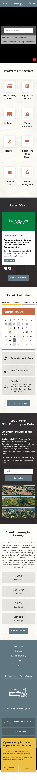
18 (14, 336)
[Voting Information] (27, 120)
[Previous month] (29, 311)
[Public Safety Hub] (27, 178)
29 (18, 324)
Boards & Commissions (11, 302)
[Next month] (32, 311)
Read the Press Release (9, 768)
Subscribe (18, 478)
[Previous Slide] (5, 268)
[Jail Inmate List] (10, 178)
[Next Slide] (9, 268)
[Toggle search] (30, 3)
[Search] (29, 30)
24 (10, 340)
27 (10, 324)
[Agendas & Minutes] (27, 92)
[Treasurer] (10, 148)
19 (18, 336)
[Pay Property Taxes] (10, 92)
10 (10, 332)
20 (23, 336)
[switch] (34, 59)
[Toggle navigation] (3, 3)
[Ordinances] (10, 120)
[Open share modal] (7, 3)
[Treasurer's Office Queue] (27, 148)
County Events (28, 302)
